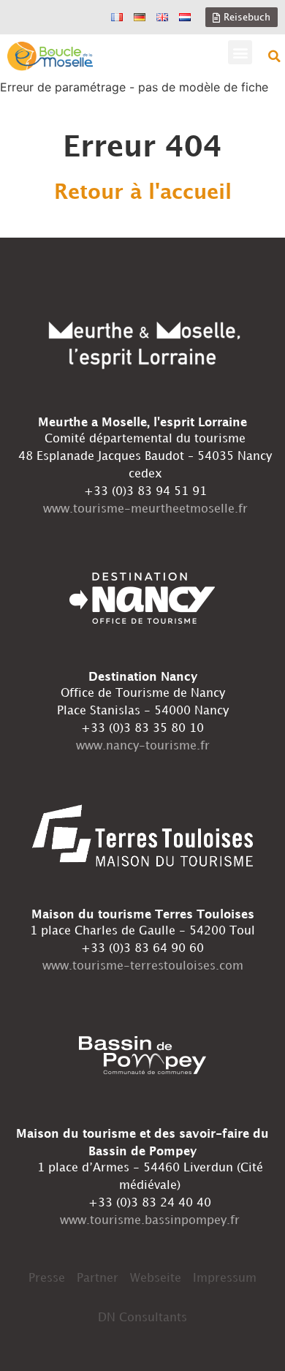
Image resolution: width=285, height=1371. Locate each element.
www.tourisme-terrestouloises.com (142, 966)
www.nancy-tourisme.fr (143, 746)
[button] (240, 52)
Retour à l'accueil (143, 193)
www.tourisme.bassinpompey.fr (150, 1220)
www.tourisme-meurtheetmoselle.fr (145, 509)
